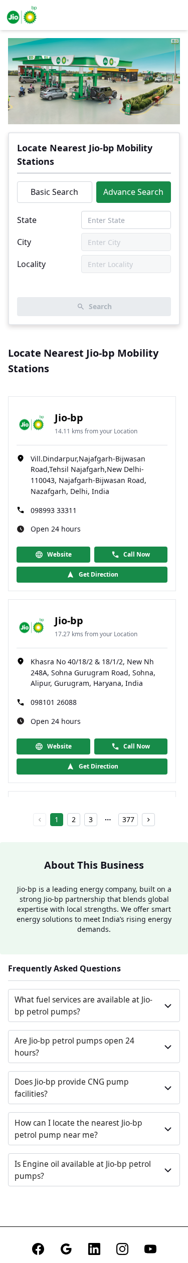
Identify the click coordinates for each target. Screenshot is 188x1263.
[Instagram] (122, 1249)
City (24, 241)
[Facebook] (38, 1249)
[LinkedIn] (94, 1249)
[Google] (66, 1249)
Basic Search (54, 191)
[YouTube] (150, 1249)
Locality (31, 264)
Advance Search (133, 191)
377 (128, 819)
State (27, 219)
